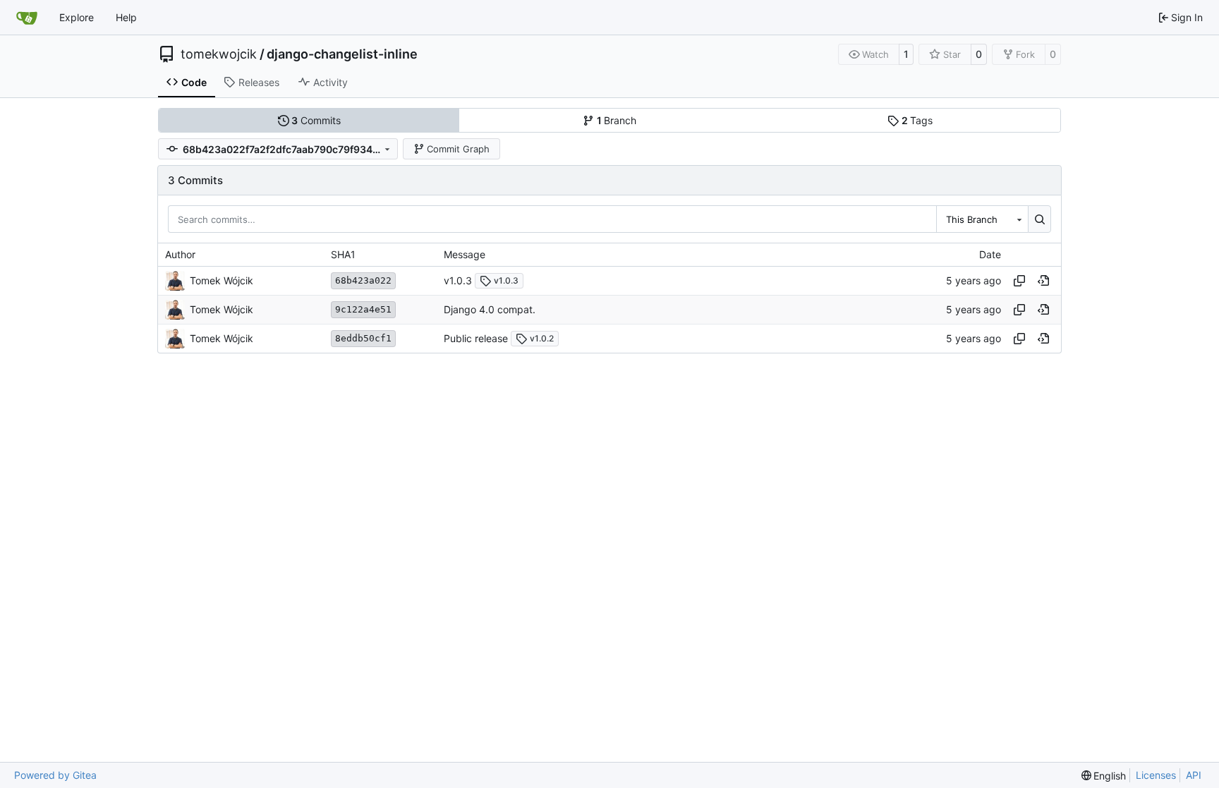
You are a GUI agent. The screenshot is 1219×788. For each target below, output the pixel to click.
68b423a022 (363, 280)
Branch (617, 120)
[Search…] (1039, 218)
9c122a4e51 (363, 309)
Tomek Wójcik (221, 280)
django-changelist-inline (342, 54)
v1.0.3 (458, 280)
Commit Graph (458, 148)
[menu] (1104, 776)
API (1193, 775)
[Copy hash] (1019, 280)
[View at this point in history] (1043, 280)
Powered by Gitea (55, 775)
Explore (76, 17)
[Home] (27, 17)
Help (126, 17)
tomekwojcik (219, 54)
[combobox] (982, 218)
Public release (476, 338)
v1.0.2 (542, 338)
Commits (316, 120)
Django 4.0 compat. (489, 309)
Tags (917, 120)
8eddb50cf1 (363, 338)
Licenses (1156, 775)
